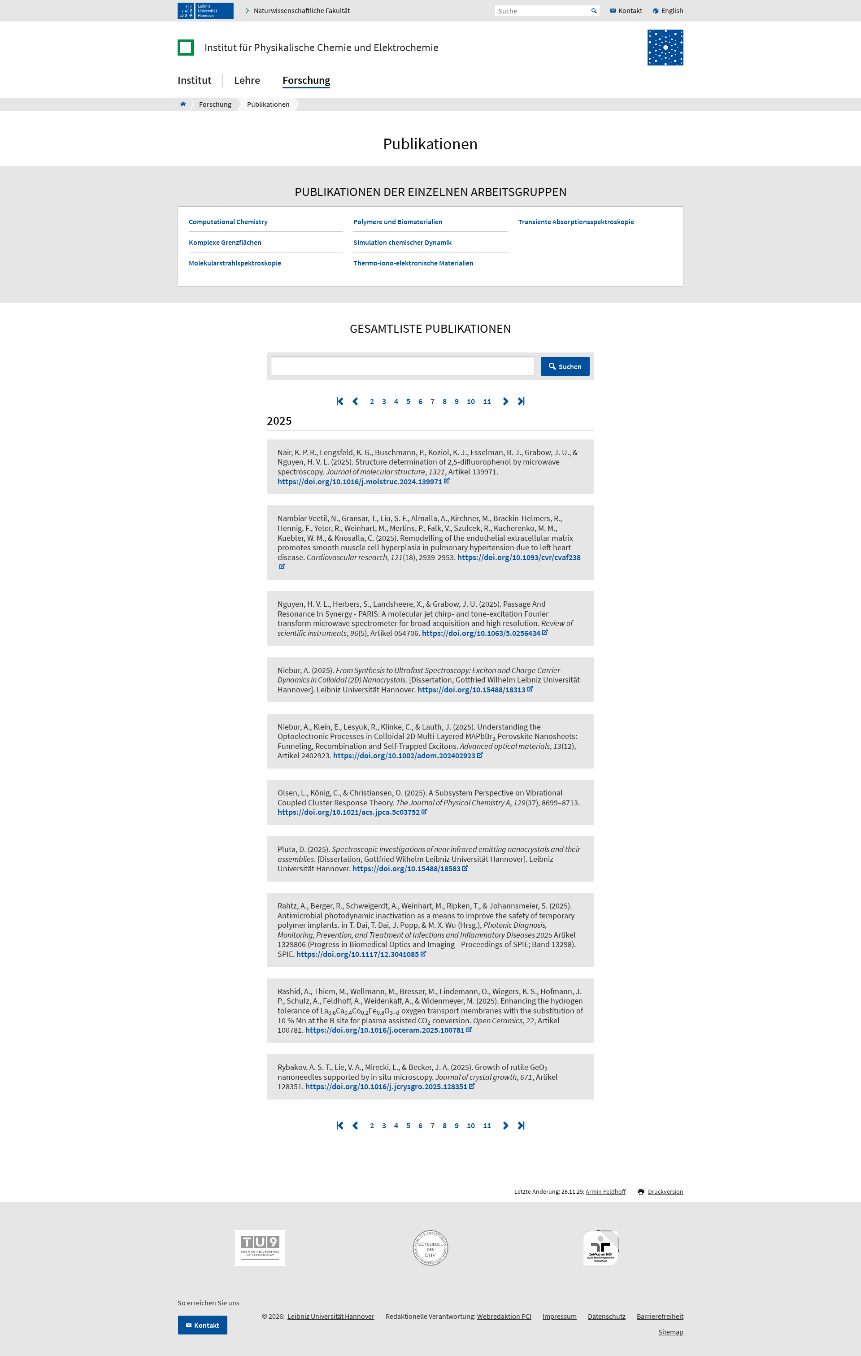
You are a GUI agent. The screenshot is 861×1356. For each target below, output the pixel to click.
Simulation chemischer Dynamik (402, 242)
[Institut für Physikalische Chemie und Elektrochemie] (180, 104)
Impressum (560, 1316)
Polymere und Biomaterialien (398, 221)
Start (594, 10)
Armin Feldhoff (606, 1191)
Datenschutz (607, 1316)
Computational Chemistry (228, 221)
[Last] (520, 401)
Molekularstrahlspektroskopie (235, 262)
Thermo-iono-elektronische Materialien (413, 262)
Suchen (570, 366)
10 (471, 401)
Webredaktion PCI (504, 1316)
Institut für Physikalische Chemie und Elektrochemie (321, 47)
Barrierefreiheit (660, 1316)
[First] (341, 401)
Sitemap (670, 1331)
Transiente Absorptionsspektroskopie (576, 221)
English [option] (672, 10)
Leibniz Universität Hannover (330, 1316)
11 (487, 401)
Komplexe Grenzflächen (225, 242)
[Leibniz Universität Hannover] (206, 11)
